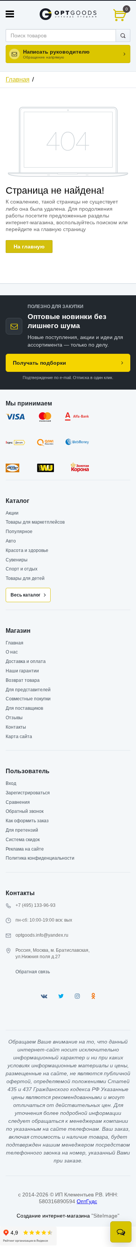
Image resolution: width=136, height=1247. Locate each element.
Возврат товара (23, 680)
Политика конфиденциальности (40, 858)
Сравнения (18, 802)
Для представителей (28, 689)
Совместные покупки (28, 698)
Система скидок (23, 839)
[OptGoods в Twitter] (61, 996)
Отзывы (14, 717)
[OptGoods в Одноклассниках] (93, 996)
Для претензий (22, 830)
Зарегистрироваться (28, 792)
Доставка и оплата (26, 661)
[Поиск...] (123, 35)
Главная (17, 79)
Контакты (16, 727)
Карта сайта (19, 736)
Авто (11, 541)
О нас (12, 652)
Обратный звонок (24, 811)
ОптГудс (87, 1201)
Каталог (17, 501)
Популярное (19, 531)
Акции (12, 513)
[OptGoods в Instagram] (77, 996)
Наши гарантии (22, 671)
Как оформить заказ (27, 820)
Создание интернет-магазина (53, 1216)
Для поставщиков (24, 708)
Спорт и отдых (21, 569)
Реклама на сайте (25, 849)
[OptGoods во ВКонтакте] (44, 996)
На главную (29, 247)
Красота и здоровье (27, 550)
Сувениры (17, 560)
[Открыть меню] (10, 14)
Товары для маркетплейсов (35, 522)
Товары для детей (25, 578)
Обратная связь (32, 971)
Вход (11, 783)
